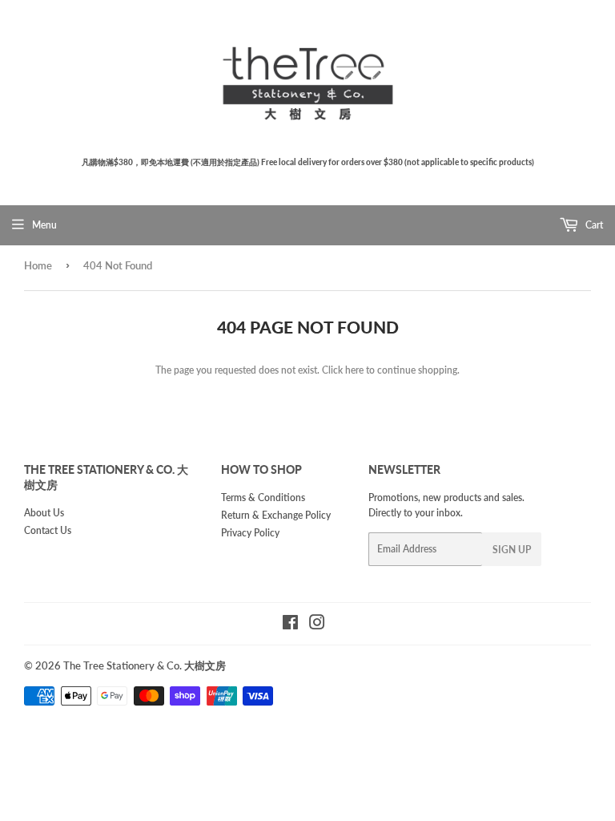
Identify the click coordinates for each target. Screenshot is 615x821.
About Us (44, 513)
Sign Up (511, 550)
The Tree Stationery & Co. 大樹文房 (144, 665)
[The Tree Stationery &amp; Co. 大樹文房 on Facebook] (290, 625)
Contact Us (47, 530)
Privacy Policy (250, 533)
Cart (593, 225)
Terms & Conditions (263, 497)
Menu (44, 225)
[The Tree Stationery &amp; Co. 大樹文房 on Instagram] (317, 625)
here (354, 370)
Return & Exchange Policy (276, 515)
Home (38, 265)
